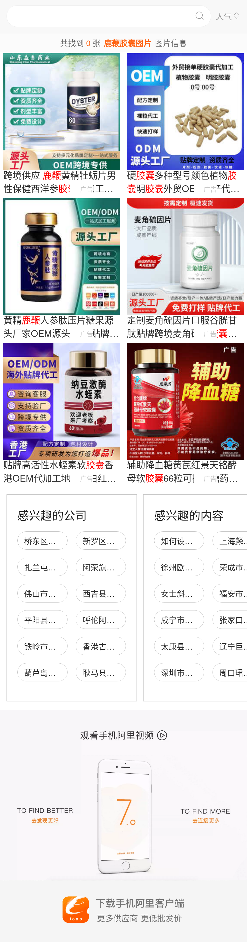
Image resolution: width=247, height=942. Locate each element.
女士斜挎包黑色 (189, 593)
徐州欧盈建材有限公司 (200, 567)
